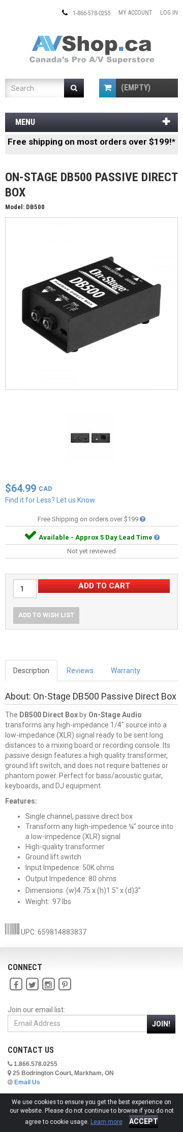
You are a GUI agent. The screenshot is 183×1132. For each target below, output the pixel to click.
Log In (169, 12)
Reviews (80, 671)
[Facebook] (16, 984)
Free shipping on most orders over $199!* (91, 142)
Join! (161, 1024)
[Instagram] (48, 984)
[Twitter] (32, 984)
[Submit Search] (74, 88)
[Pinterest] (64, 984)
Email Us (27, 1082)
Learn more (106, 1121)
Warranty (125, 671)
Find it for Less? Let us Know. (50, 500)
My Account (135, 12)
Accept (143, 1121)
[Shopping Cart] (107, 88)
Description (31, 671)
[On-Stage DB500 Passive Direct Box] (91, 303)
